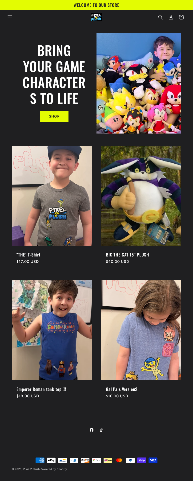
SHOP (54, 116)
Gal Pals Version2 (121, 389)
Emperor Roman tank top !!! (41, 389)
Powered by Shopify (53, 469)
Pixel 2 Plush (31, 469)
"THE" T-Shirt (28, 254)
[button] (10, 17)
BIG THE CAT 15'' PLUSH (127, 254)
